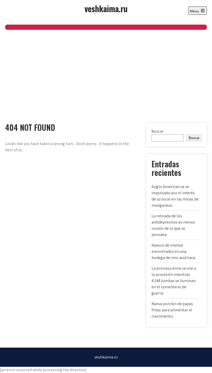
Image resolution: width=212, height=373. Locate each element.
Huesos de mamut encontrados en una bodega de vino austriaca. (174, 251)
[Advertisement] (106, 68)
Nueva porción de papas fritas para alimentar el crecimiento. (172, 310)
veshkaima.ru (106, 8)
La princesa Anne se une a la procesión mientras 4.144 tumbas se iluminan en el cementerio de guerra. (174, 281)
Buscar (158, 131)
